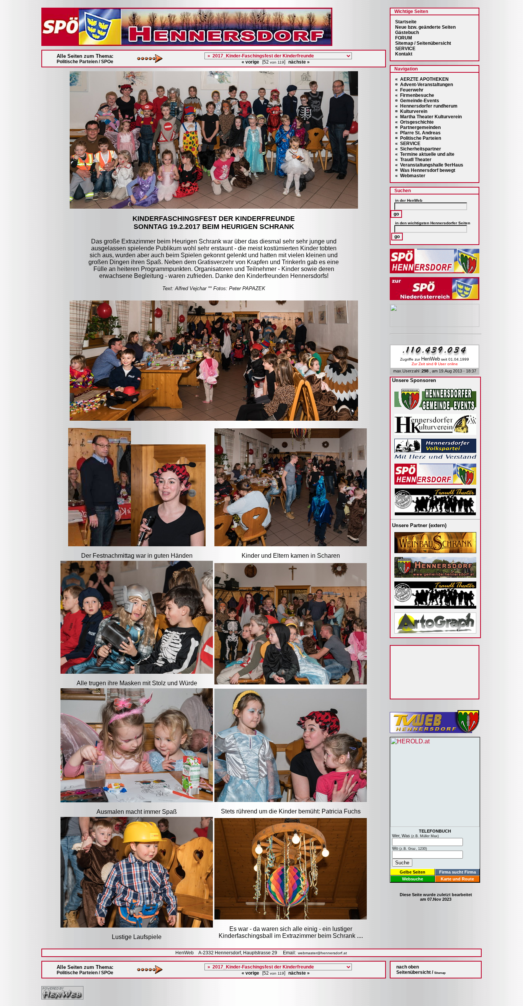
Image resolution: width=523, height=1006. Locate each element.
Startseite (406, 21)
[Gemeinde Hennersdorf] (435, 408)
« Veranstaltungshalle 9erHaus (429, 165)
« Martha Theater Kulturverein (428, 116)
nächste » (299, 62)
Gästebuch (407, 32)
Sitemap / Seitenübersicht (423, 43)
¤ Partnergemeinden (418, 127)
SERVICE (405, 48)
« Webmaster (410, 175)
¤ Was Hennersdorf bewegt (425, 170)
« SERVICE (407, 143)
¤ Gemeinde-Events (417, 100)
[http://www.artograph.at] (435, 631)
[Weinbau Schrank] (435, 551)
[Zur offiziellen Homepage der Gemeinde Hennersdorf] (435, 575)
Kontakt (403, 54)
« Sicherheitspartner (418, 149)
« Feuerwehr (409, 90)
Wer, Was (415, 835)
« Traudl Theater (413, 159)
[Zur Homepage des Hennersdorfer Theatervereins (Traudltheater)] (435, 606)
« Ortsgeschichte (414, 122)
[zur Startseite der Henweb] (62, 997)
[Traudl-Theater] (435, 513)
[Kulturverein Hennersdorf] (435, 433)
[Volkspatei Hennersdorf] (435, 457)
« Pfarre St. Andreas (418, 133)
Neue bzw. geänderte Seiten (425, 27)
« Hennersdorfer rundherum (426, 106)
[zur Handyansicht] (4, 4)
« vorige (250, 62)
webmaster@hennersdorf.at (322, 953)
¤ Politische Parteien (418, 138)
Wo (409, 848)
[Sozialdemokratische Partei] (435, 482)
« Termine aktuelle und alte (424, 154)
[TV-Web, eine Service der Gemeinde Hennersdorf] (434, 731)
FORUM (403, 38)
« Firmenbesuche (414, 95)
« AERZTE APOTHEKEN (422, 79)
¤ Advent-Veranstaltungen (424, 84)
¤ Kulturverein (411, 111)
